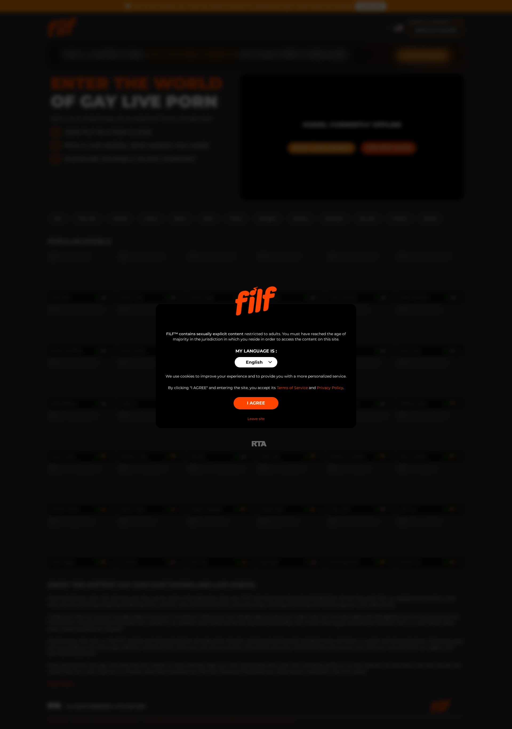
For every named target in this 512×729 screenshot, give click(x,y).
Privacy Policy (330, 387)
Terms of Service (292, 387)
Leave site (256, 418)
